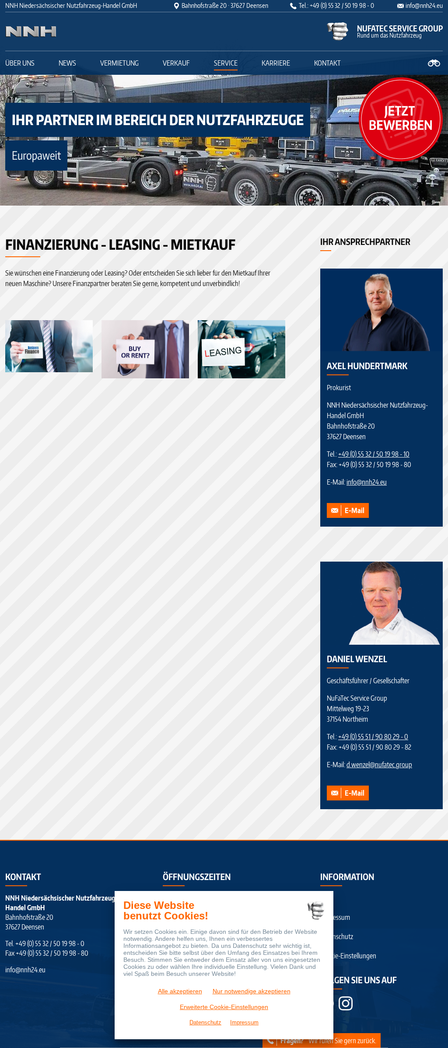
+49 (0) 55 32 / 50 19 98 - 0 (49, 943)
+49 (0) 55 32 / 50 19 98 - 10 (374, 454)
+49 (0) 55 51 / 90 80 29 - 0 (373, 736)
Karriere (276, 63)
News (67, 63)
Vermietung (119, 63)
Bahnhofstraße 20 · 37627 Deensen (225, 5)
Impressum (335, 917)
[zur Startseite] (60, 31)
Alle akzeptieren (180, 991)
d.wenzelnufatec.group (379, 764)
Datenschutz (336, 936)
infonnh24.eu (424, 5)
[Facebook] (346, 1003)
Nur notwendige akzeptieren (251, 991)
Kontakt (327, 63)
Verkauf (176, 63)
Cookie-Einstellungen (348, 955)
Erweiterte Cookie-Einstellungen (224, 1006)
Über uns (20, 63)
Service (226, 63)
